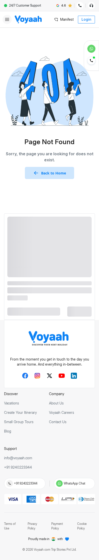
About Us (56, 403)
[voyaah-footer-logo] (49, 339)
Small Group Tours (19, 422)
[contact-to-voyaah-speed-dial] (91, 61)
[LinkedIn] (74, 376)
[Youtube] (62, 376)
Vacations (11, 403)
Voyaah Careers (61, 412)
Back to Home (53, 173)
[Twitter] (49, 376)
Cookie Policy (82, 526)
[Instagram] (37, 376)
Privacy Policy (32, 526)
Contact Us (58, 422)
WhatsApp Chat (74, 483)
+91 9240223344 (25, 483)
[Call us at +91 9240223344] (9, 483)
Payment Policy (57, 526)
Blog (7, 431)
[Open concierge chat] (91, 5)
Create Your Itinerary (20, 412)
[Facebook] (25, 376)
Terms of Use (10, 526)
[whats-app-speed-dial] (91, 49)
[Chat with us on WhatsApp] (59, 483)
